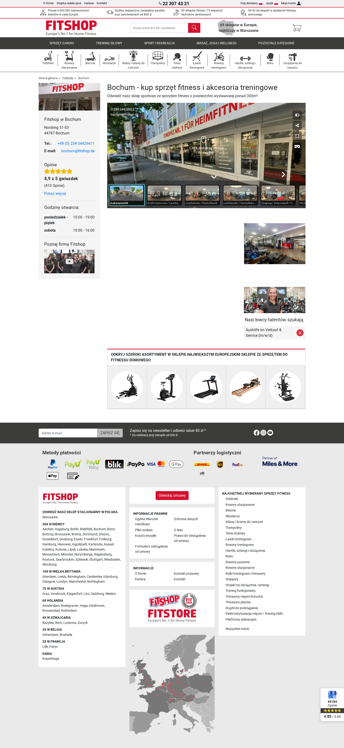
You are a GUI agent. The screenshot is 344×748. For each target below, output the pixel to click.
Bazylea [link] (48, 623)
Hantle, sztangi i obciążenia (245, 551)
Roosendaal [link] (51, 611)
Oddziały (67, 78)
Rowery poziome (238, 562)
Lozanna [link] (69, 623)
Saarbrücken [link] (65, 560)
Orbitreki (232, 499)
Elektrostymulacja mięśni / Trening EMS (254, 614)
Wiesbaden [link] (112, 560)
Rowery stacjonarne (240, 505)
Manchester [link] (77, 582)
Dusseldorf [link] (50, 539)
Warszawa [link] (50, 517)
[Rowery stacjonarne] (167, 387)
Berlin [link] (74, 529)
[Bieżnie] (206, 387)
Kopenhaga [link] (50, 659)
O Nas (178, 530)
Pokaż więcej (55, 193)
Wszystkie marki (237, 629)
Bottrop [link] (48, 534)
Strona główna (48, 78)
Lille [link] (45, 647)
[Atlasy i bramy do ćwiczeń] (285, 387)
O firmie (48, 3)
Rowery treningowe (240, 545)
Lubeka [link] (82, 550)
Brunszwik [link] (62, 534)
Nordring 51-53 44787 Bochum (57, 130)
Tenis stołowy (235, 533)
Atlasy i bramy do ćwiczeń (244, 522)
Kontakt (102, 3)
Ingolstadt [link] (79, 544)
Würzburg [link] (49, 565)
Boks (229, 556)
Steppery (232, 579)
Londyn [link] (61, 582)
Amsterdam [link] (50, 606)
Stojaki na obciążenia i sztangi (247, 585)
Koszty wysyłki (145, 536)
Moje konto (288, 3)
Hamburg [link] (49, 544)
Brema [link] (76, 534)
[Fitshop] (71, 27)
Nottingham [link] (96, 582)
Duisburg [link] (66, 539)
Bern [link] (58, 623)
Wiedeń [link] (110, 594)
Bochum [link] (100, 529)
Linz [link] (87, 594)
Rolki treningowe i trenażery (246, 574)
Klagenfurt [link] (74, 594)
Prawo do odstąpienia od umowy (190, 538)
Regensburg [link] (103, 554)
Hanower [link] (64, 544)
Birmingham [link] (76, 577)
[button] (245, 243)
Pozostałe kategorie (276, 43)
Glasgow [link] (48, 582)
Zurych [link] (83, 623)
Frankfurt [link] (91, 539)
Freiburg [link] (105, 539)
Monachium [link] (51, 554)
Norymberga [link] (83, 554)
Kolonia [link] (60, 550)
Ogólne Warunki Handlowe (146, 521)
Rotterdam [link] (69, 611)
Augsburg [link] (62, 529)
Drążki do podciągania (242, 608)
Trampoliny (234, 528)
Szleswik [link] (82, 560)
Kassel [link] (108, 544)
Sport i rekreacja (159, 43)
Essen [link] (78, 539)
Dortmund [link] (90, 534)
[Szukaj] (194, 28)
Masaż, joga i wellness (216, 43)
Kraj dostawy (249, 3)
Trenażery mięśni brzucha (244, 597)
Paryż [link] (53, 647)
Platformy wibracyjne (241, 620)
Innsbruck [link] (58, 594)
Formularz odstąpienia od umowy (151, 549)
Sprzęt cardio (62, 43)
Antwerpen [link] (50, 635)
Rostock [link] (48, 560)
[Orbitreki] (127, 387)
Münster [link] (67, 554)
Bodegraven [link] (69, 606)
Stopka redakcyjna (69, 3)
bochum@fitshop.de (78, 151)
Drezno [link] (104, 534)
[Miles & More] (280, 461)
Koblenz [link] (48, 550)
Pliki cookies (144, 530)
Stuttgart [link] (96, 560)
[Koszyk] (298, 27)
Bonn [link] (111, 529)
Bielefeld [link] (86, 529)
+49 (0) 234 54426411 (76, 143)
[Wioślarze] (246, 387)
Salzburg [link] (97, 594)
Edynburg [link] (110, 577)
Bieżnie (231, 510)
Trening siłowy (109, 43)
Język (269, 3)
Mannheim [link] (97, 550)
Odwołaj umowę (172, 495)
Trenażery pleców (238, 602)
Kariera (89, 3)
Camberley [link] (94, 577)
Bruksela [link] (66, 635)
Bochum (83, 78)
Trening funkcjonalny (241, 591)
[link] (257, 433)
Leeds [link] (62, 577)
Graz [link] (45, 594)
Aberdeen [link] (49, 577)
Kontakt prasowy (186, 574)
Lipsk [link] (72, 550)
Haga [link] (84, 606)
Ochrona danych (186, 519)
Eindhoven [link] (96, 606)
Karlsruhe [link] (95, 544)
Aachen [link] (47, 529)
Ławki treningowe (238, 539)
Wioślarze (233, 516)
